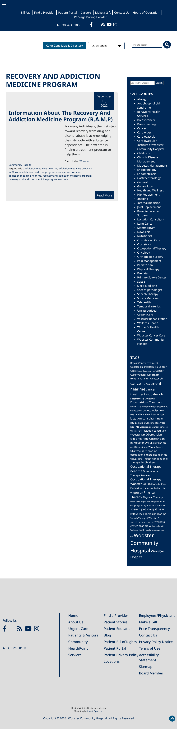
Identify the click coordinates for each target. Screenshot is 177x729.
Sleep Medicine (147, 286)
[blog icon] (103, 24)
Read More (104, 195)
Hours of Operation (146, 13)
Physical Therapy (148, 269)
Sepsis (141, 281)
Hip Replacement (148, 194)
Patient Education (118, 628)
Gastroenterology (149, 178)
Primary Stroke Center (151, 277)
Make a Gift (103, 13)
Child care (143, 153)
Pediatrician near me (141, 488)
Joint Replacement (149, 207)
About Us (75, 622)
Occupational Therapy (151, 248)
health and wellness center (149, 414)
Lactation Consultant (150, 219)
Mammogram (146, 228)
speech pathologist (149, 290)
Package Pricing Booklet (90, 17)
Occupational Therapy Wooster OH (145, 481)
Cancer (141, 128)
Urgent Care (145, 315)
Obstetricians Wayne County (148, 447)
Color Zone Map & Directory (64, 45)
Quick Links (99, 46)
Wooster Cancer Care (151, 335)
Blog (107, 635)
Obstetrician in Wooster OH (147, 441)
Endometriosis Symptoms (142, 398)
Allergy (141, 99)
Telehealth (144, 302)
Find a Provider (44, 13)
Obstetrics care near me (143, 450)
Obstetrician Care (148, 240)
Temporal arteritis (149, 306)
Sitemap (145, 666)
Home (73, 615)
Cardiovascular (147, 136)
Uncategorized (147, 310)
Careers (86, 13)
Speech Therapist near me (151, 513)
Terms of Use (149, 648)
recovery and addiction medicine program (67, 175)
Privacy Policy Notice (156, 641)
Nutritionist (144, 236)
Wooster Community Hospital (144, 543)
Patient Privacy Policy (121, 655)
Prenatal (142, 273)
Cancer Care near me (145, 371)
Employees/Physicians (157, 615)
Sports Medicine (148, 298)
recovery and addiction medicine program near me (38, 179)
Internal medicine (148, 203)
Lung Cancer (145, 223)
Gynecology (145, 186)
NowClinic (143, 232)
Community (78, 641)
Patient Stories (116, 622)
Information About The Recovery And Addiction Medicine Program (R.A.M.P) (61, 116)
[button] (88, 4)
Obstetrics (144, 244)
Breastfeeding (146, 124)
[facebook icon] (92, 24)
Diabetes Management (152, 165)
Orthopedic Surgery (150, 257)
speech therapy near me (142, 522)
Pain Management (149, 261)
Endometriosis (146, 174)
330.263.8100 (70, 25)
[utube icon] (109, 24)
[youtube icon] (29, 628)
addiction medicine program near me (44, 172)
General (142, 182)
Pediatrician (145, 265)
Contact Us (121, 13)
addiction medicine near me (41, 168)
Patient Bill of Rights (120, 641)
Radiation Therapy (156, 505)
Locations (112, 661)
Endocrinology (146, 170)
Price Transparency (154, 628)
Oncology (143, 252)
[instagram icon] (115, 24)
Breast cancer (146, 120)
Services (75, 655)
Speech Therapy (147, 294)
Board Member (151, 673)
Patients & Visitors (83, 635)
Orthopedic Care (157, 484)
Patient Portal (67, 13)
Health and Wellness (150, 190)
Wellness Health (147, 323)
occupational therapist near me (148, 454)
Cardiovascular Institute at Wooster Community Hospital (150, 145)
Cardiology (144, 132)
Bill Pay (25, 13)
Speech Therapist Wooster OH (145, 518)
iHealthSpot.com (95, 711)
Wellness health (156, 526)
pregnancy (140, 505)
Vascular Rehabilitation (152, 319)
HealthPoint (78, 648)
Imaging (142, 199)
